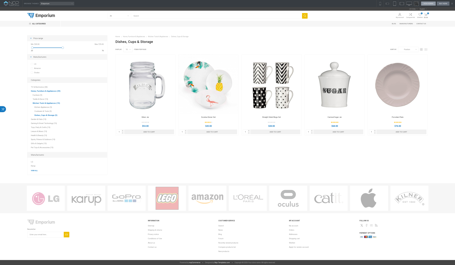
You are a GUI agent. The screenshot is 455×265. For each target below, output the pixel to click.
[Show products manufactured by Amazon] (207, 198)
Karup (33, 166)
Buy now (443, 4)
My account (400, 17)
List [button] (426, 49)
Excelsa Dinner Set (208, 117)
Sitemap (151, 226)
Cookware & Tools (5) (43, 111)
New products (223, 251)
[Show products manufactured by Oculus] (288, 198)
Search (305, 16)
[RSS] (376, 225)
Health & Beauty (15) (39, 135)
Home (117, 36)
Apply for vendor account (299, 247)
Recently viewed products (228, 243)
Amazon (37, 68)
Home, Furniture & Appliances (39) (45, 91)
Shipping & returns (155, 230)
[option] (46, 198)
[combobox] (216, 16)
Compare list (410, 17)
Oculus (36, 72)
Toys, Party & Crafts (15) (40, 127)
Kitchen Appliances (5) (43, 107)
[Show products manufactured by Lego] (167, 198)
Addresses (293, 234)
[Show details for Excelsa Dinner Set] (208, 84)
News (220, 230)
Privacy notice (153, 234)
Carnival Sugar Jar (335, 117)
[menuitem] (182, 226)
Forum (220, 238)
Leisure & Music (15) (39, 131)
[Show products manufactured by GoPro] (127, 198)
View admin (428, 4)
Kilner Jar (145, 117)
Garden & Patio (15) (38, 119)
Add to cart (149, 132)
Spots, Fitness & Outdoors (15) (43, 139)
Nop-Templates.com (222, 262)
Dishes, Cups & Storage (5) (45, 115)
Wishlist (292, 243)
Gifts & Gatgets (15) (39, 143)
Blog (220, 234)
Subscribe (66, 234)
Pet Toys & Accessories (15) (42, 147)
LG (35, 64)
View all (34, 170)
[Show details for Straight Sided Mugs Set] (271, 84)
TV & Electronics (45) (39, 87)
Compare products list (227, 247)
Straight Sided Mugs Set (271, 117)
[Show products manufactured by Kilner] (409, 198)
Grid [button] (421, 49)
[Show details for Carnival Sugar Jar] (334, 84)
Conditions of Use (155, 238)
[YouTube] (371, 225)
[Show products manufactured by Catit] (329, 198)
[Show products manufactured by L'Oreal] (248, 198)
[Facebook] (367, 225)
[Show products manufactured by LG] (46, 198)
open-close (3, 109)
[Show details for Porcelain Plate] (398, 84)
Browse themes (31, 4)
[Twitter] (362, 225)
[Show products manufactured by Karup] (86, 198)
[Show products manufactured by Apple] (369, 198)
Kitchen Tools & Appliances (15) (46, 103)
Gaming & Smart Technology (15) (44, 123)
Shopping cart (294, 238)
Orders (291, 230)
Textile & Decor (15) (40, 99)
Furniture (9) (37, 95)
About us (151, 243)
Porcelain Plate (397, 117)
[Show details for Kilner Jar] (145, 84)
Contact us (152, 247)
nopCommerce (194, 262)
